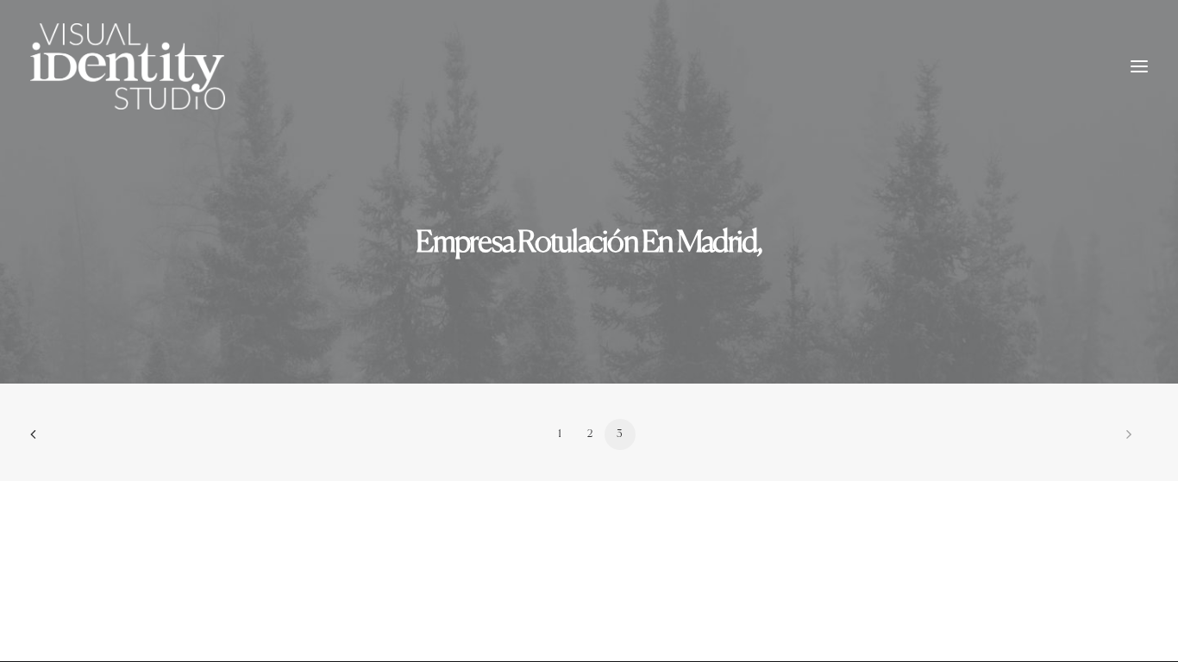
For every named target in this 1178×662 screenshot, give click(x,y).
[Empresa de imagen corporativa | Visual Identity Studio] (127, 66)
